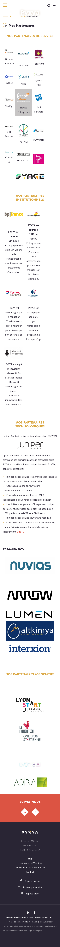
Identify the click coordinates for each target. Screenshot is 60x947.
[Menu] (5, 5)
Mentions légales (12, 917)
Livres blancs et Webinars (30, 863)
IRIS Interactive (47, 922)
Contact (30, 872)
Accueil (12, 16)
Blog (30, 858)
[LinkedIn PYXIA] (25, 812)
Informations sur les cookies (42, 917)
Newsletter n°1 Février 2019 (30, 867)
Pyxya (21, 16)
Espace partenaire (32, 887)
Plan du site (25, 917)
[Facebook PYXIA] (35, 812)
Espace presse (32, 881)
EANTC (20, 531)
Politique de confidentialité (17, 922)
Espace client (32, 893)
